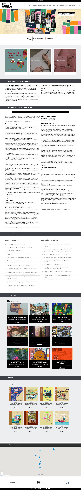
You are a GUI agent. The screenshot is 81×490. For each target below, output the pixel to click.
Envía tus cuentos (33, 5)
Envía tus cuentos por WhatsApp (44, 5)
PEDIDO (40, 340)
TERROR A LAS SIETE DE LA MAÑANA (62, 363)
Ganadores (61, 5)
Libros (66, 5)
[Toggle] (6, 245)
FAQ (57, 5)
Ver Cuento (17, 322)
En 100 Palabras (72, 5)
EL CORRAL (62, 340)
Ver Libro (15, 407)
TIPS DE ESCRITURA (16, 61)
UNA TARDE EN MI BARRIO (40, 362)
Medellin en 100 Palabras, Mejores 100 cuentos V (62, 404)
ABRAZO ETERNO (62, 317)
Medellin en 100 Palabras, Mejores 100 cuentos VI (46, 404)
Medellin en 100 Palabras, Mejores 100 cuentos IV (16, 428)
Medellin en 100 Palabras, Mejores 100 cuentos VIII (16, 404)
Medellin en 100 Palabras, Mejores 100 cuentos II (46, 428)
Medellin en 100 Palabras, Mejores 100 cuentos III (31, 428)
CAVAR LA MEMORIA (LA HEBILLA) (17, 317)
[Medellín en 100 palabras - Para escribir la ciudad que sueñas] (7, 5)
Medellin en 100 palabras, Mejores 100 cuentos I (62, 428)
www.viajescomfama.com (12, 213)
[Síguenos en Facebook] (77, 5)
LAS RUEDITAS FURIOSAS (17, 362)
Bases (54, 5)
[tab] (8, 301)
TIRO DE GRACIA (39, 317)
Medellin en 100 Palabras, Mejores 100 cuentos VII (31, 404)
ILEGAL (17, 340)
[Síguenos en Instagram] (79, 5)
